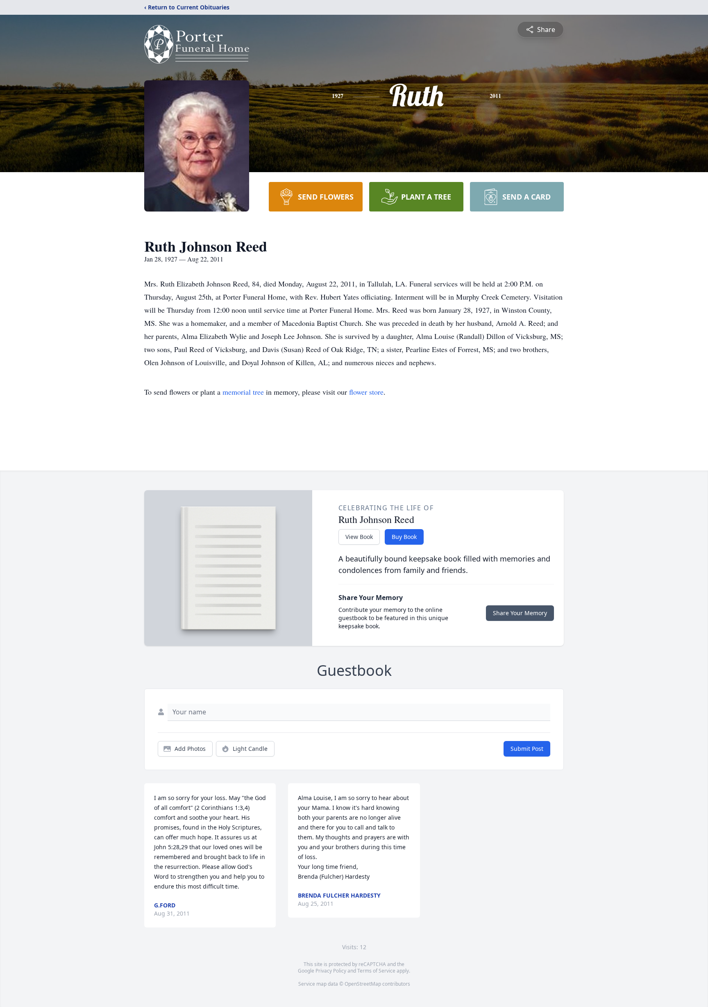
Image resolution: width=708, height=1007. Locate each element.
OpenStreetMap (363, 983)
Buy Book (404, 537)
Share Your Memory (520, 613)
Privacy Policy (330, 970)
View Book (359, 537)
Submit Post (527, 748)
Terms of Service (376, 970)
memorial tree (243, 392)
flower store (366, 392)
